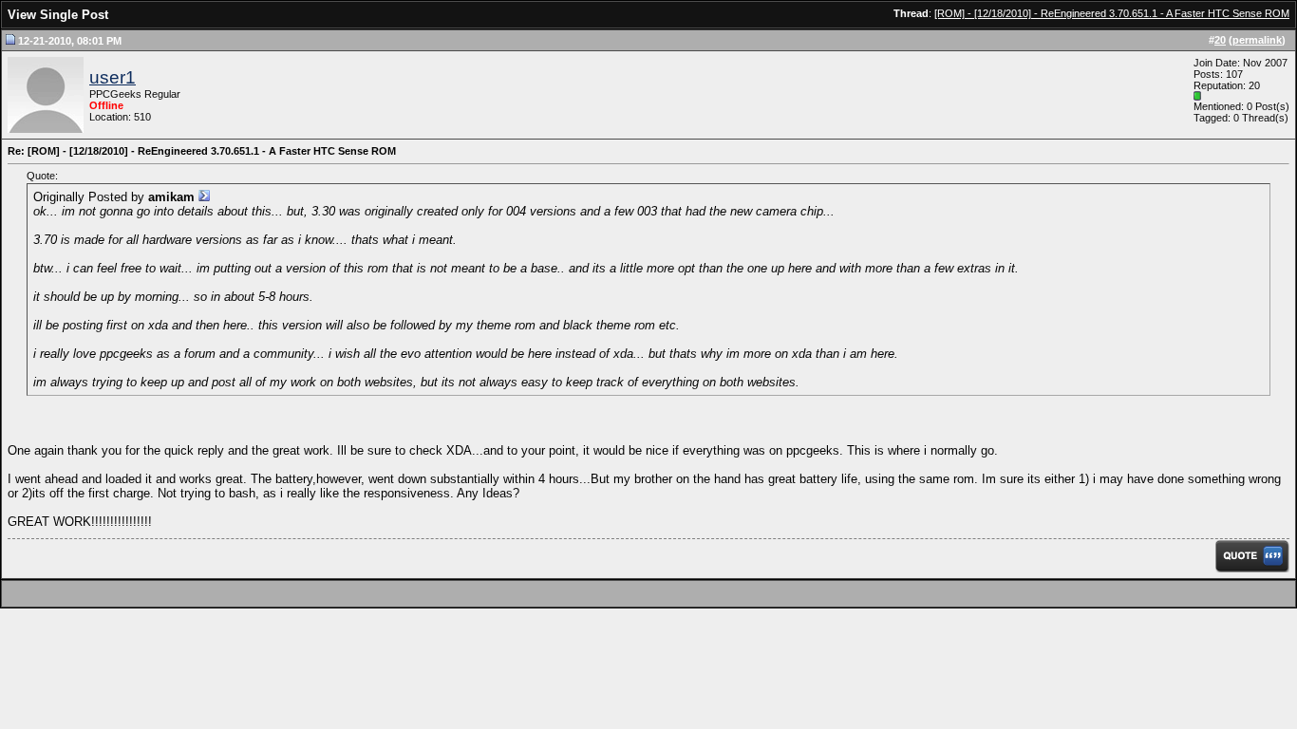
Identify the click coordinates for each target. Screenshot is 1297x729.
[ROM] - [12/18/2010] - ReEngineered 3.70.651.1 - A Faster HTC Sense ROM (1111, 13)
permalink (1257, 40)
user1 (112, 77)
